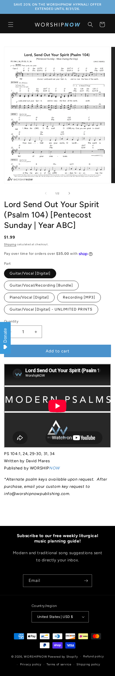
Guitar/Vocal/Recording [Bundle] (41, 285)
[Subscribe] (86, 580)
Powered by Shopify (63, 656)
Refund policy (93, 656)
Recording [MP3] (79, 297)
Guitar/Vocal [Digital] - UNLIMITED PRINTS (51, 309)
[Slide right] (69, 193)
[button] (11, 24)
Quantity (11, 321)
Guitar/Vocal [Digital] (30, 273)
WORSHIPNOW (35, 656)
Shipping (10, 244)
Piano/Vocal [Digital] (29, 297)
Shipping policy (88, 664)
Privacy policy (30, 664)
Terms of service (59, 664)
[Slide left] (46, 193)
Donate (5, 335)
